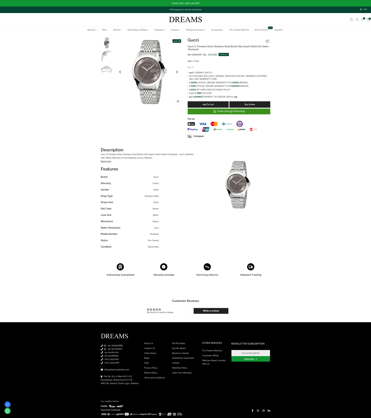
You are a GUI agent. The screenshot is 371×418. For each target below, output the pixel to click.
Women (117, 30)
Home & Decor (263, 29)
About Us (148, 343)
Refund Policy (150, 373)
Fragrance (159, 30)
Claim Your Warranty (182, 373)
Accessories (216, 30)
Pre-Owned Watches (239, 30)
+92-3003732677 (114, 349)
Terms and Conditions (154, 377)
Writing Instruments (195, 30)
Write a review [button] (211, 310)
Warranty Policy (179, 368)
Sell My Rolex (178, 343)
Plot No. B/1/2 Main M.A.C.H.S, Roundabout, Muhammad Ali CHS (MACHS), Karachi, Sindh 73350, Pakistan (120, 380)
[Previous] (120, 72)
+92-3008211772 (111, 352)
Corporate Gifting (210, 355)
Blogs (147, 358)
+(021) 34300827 (111, 359)
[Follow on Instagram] (263, 410)
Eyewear (175, 30)
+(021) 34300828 (111, 362)
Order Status (150, 353)
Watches (91, 30)
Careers (175, 363)
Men (104, 30)
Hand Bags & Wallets (137, 30)
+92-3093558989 (115, 345)
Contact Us (149, 348)
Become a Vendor (180, 353)
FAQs (146, 363)
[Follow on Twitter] (258, 410)
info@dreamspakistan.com (116, 369)
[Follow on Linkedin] (269, 410)
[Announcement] (185, 3)
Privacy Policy (151, 368)
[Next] (176, 72)
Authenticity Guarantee (183, 358)
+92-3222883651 (111, 356)
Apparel (278, 30)
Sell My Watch (179, 348)
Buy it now (250, 104)
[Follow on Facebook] (252, 410)
